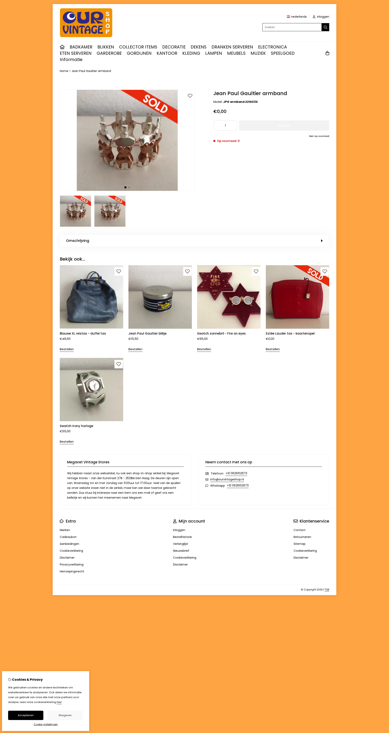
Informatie (71, 59)
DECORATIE (174, 47)
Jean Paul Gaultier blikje (147, 333)
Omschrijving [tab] (77, 240)
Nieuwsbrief (181, 551)
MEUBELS (236, 53)
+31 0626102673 (236, 473)
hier (59, 702)
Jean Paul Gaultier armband (91, 71)
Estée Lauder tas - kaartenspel (290, 333)
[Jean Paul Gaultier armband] (127, 190)
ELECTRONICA (272, 47)
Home (64, 71)
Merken (65, 530)
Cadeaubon (68, 537)
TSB (327, 589)
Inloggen (179, 530)
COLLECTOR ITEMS (138, 47)
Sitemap (300, 544)
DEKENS (198, 47)
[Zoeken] (325, 27)
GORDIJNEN (139, 53)
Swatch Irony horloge (76, 426)
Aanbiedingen (69, 544)
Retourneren (302, 537)
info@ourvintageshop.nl (227, 479)
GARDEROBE (109, 53)
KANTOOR (167, 53)
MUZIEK (258, 53)
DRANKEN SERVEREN (232, 47)
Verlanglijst (180, 544)
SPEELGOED (283, 53)
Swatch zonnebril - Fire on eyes (221, 333)
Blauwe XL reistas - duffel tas (83, 333)
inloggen (322, 17)
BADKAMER (81, 47)
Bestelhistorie (182, 537)
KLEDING (191, 53)
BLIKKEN (105, 47)
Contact (300, 530)
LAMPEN (213, 53)
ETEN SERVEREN (76, 53)
